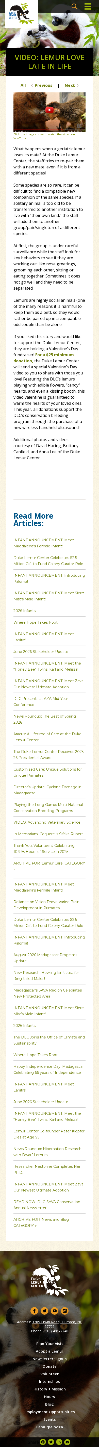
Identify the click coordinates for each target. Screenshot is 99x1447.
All (23, 85)
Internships (49, 1381)
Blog (49, 1404)
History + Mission (50, 1388)
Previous (43, 85)
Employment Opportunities (49, 1411)
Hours (49, 1396)
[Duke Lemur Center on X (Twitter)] (44, 1311)
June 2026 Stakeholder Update (40, 651)
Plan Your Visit (49, 1343)
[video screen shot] (49, 131)
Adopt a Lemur (49, 1351)
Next (70, 85)
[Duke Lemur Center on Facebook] (34, 1311)
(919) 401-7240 (55, 1331)
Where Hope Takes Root (35, 622)
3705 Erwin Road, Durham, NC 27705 (57, 1324)
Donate (50, 1366)
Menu (87, 6)
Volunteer (49, 1373)
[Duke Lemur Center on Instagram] (65, 1311)
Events (49, 1419)
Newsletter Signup (49, 1358)
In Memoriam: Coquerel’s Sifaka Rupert (48, 834)
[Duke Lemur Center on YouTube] (54, 1311)
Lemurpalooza (49, 1426)
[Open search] (74, 6)
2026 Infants (24, 610)
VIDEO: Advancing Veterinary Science (46, 822)
